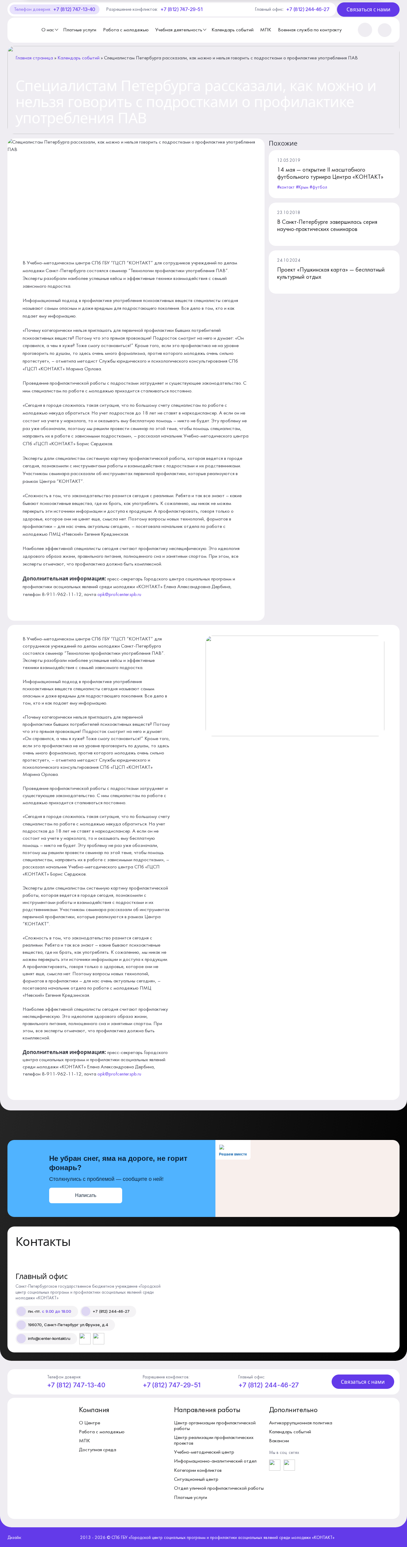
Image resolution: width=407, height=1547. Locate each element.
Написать (85, 1195)
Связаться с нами (368, 9)
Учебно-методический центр (204, 1452)
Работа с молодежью (126, 30)
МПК (265, 30)
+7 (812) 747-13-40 (74, 9)
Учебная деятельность (178, 30)
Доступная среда (97, 1449)
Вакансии (279, 1440)
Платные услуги (79, 30)
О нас (47, 30)
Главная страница (34, 58)
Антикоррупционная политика (300, 1423)
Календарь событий (233, 30)
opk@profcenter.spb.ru (119, 594)
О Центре (89, 1423)
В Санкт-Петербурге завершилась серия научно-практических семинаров (327, 225)
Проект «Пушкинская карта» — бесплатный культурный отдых (331, 273)
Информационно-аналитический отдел (215, 1461)
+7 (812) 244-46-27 (307, 9)
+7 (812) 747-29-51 (181, 9)
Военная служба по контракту (310, 30)
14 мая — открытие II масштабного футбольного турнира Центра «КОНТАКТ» (330, 173)
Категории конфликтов (198, 1470)
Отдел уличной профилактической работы (219, 1488)
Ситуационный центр (196, 1479)
